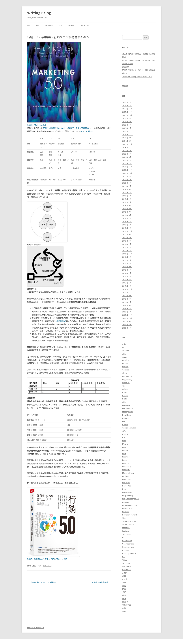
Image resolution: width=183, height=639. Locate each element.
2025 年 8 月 (127, 118)
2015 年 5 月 (127, 270)
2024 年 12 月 (127, 131)
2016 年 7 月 (127, 260)
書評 (28, 25)
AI (123, 347)
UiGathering (127, 540)
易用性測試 (61, 321)
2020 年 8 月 (127, 176)
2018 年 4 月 (127, 218)
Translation (127, 534)
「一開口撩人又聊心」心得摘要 (41, 582)
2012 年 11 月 (127, 292)
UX (123, 556)
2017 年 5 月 (127, 244)
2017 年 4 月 (127, 247)
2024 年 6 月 (127, 141)
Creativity (126, 382)
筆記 (124, 598)
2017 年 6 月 (127, 241)
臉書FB (125, 602)
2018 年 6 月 (127, 215)
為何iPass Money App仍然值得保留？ (137, 76)
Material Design (128, 473)
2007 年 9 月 (127, 321)
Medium (125, 476)
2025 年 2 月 (127, 128)
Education (126, 405)
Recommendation (129, 505)
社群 (124, 595)
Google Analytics (129, 428)
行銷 (38, 25)
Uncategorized (128, 544)
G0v (124, 421)
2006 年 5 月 (127, 328)
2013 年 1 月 (127, 286)
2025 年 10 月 (127, 115)
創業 (124, 576)
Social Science (128, 524)
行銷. (61, 25)
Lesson (125, 460)
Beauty (125, 363)
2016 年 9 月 (127, 257)
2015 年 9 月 (127, 266)
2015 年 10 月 (127, 263)
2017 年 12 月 (127, 231)
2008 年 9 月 (127, 305)
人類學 (125, 573)
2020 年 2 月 (127, 179)
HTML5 (125, 434)
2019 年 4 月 (127, 196)
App (124, 353)
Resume (125, 511)
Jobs (124, 447)
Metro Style (127, 479)
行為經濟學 (126, 605)
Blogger (125, 366)
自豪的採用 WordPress (35, 628)
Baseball (125, 360)
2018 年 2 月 (127, 225)
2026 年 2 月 (127, 102)
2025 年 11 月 (127, 112)
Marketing (126, 466)
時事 (124, 589)
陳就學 (71, 128)
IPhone (125, 444)
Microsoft (126, 482)
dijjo (124, 402)
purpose (125, 502)
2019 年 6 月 (127, 189)
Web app (126, 563)
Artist (124, 357)
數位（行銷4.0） (87, 131)
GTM (124, 431)
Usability (125, 550)
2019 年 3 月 (127, 199)
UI (123, 537)
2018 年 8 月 (127, 208)
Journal (125, 450)
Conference (127, 376)
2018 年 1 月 (127, 228)
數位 (124, 585)
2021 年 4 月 (127, 157)
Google (125, 424)
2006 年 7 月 (127, 324)
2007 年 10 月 (127, 318)
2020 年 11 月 (127, 170)
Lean (124, 453)
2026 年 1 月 (127, 105)
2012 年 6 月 (127, 299)
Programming (127, 495)
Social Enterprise (129, 521)
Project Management (130, 498)
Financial (125, 418)
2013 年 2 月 (127, 283)
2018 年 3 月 (127, 221)
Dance (125, 392)
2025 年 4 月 (127, 125)
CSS (124, 386)
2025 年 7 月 (127, 121)
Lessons (125, 463)
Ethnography (127, 411)
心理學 (125, 579)
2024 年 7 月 (127, 138)
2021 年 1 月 (127, 163)
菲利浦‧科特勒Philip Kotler (54, 128)
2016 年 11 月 (127, 254)
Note (124, 489)
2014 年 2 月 (127, 273)
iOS (123, 437)
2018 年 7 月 (127, 212)
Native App (126, 486)
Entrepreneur (127, 408)
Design (71, 25)
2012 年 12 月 (127, 289)
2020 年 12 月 (127, 167)
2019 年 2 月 (127, 202)
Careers (125, 370)
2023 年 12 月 (127, 144)
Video (124, 560)
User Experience (129, 553)
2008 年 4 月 (127, 312)
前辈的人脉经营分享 (101, 582)
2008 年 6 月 (127, 308)
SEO (124, 518)
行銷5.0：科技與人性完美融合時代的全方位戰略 (47, 559)
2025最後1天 (127, 67)
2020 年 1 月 (127, 183)
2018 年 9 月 (127, 205)
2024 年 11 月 (127, 134)
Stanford (126, 527)
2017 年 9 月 (127, 234)
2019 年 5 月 (127, 192)
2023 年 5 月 (127, 150)
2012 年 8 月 (127, 295)
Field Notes (126, 415)
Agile (124, 344)
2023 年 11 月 (127, 147)
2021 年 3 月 (127, 160)
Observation (127, 492)
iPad (124, 440)
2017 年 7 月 (127, 237)
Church (125, 373)
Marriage (126, 469)
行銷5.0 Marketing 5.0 (36, 125)
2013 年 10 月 (127, 276)
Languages (84, 25)
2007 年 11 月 (127, 315)
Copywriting (127, 379)
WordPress (126, 569)
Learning (49, 25)
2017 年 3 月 (127, 250)
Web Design (127, 566)
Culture (125, 389)
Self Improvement (129, 515)
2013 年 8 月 (127, 279)
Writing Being (39, 12)
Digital (124, 399)
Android (125, 350)
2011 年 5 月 (127, 302)
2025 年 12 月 (127, 109)
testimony (126, 531)
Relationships (127, 508)
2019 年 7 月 (127, 186)
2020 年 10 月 (127, 173)
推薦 (124, 582)
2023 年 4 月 (127, 154)
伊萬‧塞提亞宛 (82, 128)
